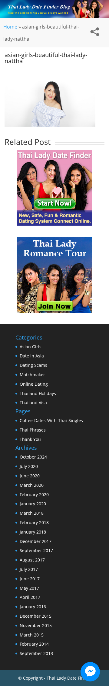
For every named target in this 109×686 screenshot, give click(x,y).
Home (10, 26)
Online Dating (34, 384)
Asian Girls (30, 347)
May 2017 (29, 588)
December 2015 (35, 616)
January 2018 (33, 532)
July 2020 (29, 466)
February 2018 (34, 522)
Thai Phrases (33, 430)
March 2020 (32, 485)
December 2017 (35, 541)
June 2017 (30, 579)
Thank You (30, 439)
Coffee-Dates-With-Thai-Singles (51, 420)
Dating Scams (33, 365)
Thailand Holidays (38, 393)
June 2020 (30, 476)
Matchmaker (32, 374)
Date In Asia (32, 356)
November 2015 (36, 625)
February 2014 (34, 644)
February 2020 (34, 494)
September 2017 (36, 550)
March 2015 (32, 635)
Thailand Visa (33, 402)
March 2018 (32, 513)
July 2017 (29, 569)
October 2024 (33, 457)
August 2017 (32, 560)
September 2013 (36, 653)
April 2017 (30, 597)
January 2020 (33, 504)
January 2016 (33, 606)
